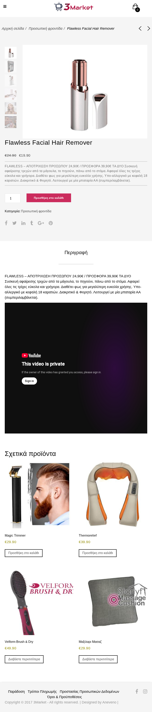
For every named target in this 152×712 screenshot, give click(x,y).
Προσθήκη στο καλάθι (49, 197)
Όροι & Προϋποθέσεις (64, 697)
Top (139, 682)
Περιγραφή (76, 252)
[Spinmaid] (140, 29)
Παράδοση (16, 692)
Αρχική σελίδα (13, 29)
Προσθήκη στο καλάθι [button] (23, 553)
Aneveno (109, 702)
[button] (135, 7)
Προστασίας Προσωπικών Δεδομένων (89, 692)
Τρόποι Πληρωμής (42, 692)
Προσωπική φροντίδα (45, 29)
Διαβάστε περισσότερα (24, 659)
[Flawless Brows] (148, 29)
